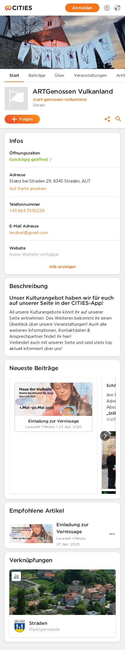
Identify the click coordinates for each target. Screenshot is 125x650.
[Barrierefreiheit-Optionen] (107, 8)
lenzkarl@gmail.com (28, 232)
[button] (16, 98)
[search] (118, 118)
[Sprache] (117, 8)
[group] (62, 435)
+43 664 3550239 (26, 210)
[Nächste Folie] (105, 436)
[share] (107, 119)
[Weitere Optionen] (112, 533)
